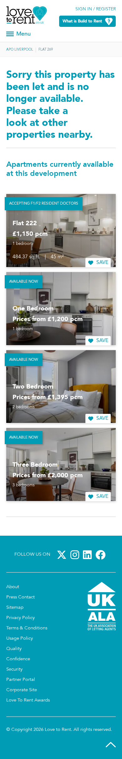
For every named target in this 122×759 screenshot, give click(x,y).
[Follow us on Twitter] (63, 554)
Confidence (18, 659)
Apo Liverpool (19, 50)
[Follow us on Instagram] (76, 554)
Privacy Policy (20, 618)
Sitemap (14, 607)
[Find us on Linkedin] (88, 554)
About (12, 587)
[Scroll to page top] (111, 746)
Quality (14, 649)
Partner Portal (20, 679)
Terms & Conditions (26, 628)
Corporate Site (21, 690)
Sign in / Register (95, 9)
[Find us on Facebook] (101, 554)
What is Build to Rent (82, 21)
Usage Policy (19, 638)
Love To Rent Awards (28, 700)
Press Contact (20, 597)
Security (14, 669)
